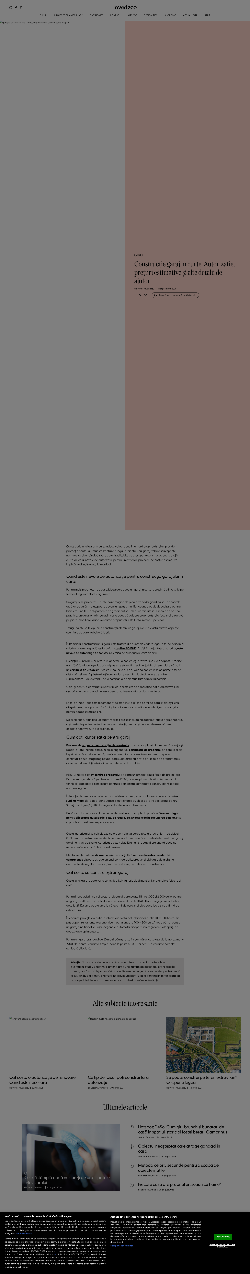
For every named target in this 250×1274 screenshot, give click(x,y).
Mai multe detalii (24, 1233)
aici (55, 1254)
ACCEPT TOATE (223, 1236)
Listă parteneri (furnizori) (122, 1245)
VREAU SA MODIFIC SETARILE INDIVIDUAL (222, 1245)
